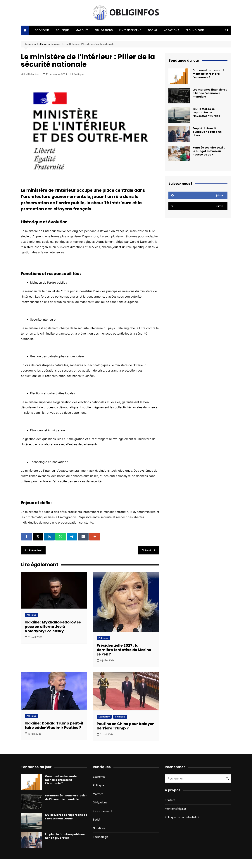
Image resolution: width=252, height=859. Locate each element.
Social (152, 30)
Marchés (82, 30)
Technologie (194, 30)
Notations (171, 30)
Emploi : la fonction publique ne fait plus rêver (207, 131)
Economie (42, 30)
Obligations (104, 30)
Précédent (35, 550)
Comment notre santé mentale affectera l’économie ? (208, 73)
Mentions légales (176, 808)
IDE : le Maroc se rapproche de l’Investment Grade (206, 112)
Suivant (146, 550)
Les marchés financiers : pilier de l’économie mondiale (210, 93)
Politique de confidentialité (182, 817)
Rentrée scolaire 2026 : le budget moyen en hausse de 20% (209, 151)
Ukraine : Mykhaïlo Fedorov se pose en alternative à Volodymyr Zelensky (53, 627)
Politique (62, 30)
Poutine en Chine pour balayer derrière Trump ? (125, 726)
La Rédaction (31, 74)
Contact (170, 800)
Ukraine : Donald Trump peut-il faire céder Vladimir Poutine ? (54, 725)
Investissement (130, 30)
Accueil (29, 44)
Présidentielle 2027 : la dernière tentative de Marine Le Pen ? (124, 650)
